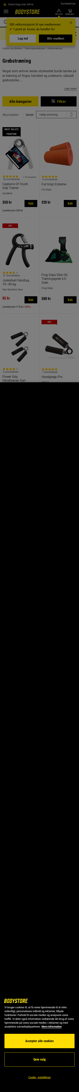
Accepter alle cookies (39, 1041)
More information (52, 1026)
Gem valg (39, 1059)
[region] (39, 737)
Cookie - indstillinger (39, 1077)
